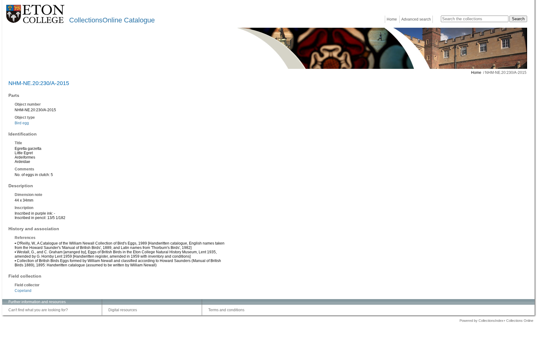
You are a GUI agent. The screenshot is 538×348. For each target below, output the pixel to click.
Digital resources (122, 310)
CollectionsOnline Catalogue (112, 20)
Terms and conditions (226, 310)
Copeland (23, 290)
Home (392, 19)
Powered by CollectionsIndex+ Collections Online (496, 320)
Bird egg (22, 123)
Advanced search (416, 19)
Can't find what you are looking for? (38, 310)
